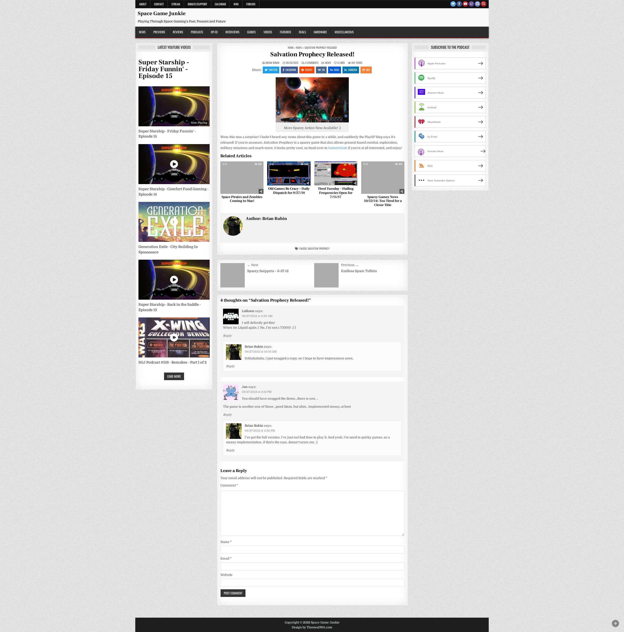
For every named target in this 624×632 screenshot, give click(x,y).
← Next (252, 265)
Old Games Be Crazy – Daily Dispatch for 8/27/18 (289, 191)
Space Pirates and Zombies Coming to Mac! (242, 199)
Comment (229, 485)
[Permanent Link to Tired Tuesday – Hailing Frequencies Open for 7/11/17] (335, 173)
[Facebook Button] (459, 4)
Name (226, 542)
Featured (285, 32)
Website (226, 575)
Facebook (291, 70)
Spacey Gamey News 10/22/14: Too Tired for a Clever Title (383, 201)
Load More (174, 376)
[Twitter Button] (453, 4)
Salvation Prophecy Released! (312, 54)
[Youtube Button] (465, 4)
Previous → (350, 265)
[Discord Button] (477, 4)
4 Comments (311, 62)
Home (290, 47)
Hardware (320, 32)
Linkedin (352, 70)
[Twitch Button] (471, 4)
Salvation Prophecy (319, 248)
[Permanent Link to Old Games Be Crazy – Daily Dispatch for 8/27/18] (288, 173)
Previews (159, 32)
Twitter (273, 70)
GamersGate (337, 148)
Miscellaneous (344, 32)
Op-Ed (214, 32)
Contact (159, 4)
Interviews (232, 32)
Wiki (236, 4)
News (142, 32)
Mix (368, 70)
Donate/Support (197, 4)
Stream (175, 4)
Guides (251, 32)
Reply (227, 335)
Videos (267, 32)
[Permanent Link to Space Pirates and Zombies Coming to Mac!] (241, 177)
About (142, 4)
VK (323, 70)
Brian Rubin (272, 62)
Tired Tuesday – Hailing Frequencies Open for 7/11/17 (336, 193)
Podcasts (197, 32)
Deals (302, 32)
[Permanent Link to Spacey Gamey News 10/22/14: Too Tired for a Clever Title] (382, 177)
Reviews (178, 32)
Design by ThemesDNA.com (312, 627)
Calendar (220, 4)
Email (226, 558)
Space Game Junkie (161, 13)
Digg (336, 70)
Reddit (308, 70)
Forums (250, 4)
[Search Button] (483, 4)
